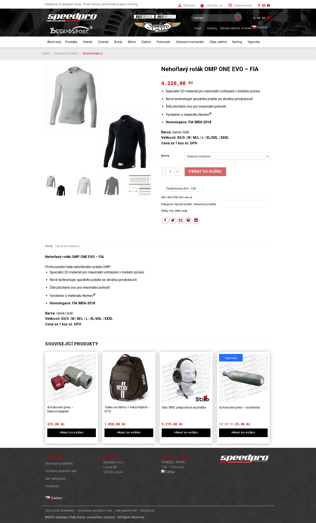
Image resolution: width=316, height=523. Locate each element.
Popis (48, 246)
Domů (46, 53)
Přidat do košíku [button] (72, 432)
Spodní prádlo (93, 53)
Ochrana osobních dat (60, 471)
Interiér (88, 42)
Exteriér (103, 42)
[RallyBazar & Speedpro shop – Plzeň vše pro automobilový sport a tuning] (86, 17)
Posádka (71, 42)
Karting (237, 42)
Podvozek (163, 42)
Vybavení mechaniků (190, 42)
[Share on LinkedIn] (196, 220)
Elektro (146, 42)
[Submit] (238, 17)
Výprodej (254, 42)
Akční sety (54, 42)
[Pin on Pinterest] (188, 220)
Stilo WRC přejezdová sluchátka (184, 407)
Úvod (197, 28)
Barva (165, 155)
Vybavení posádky (66, 53)
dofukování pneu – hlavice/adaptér (60, 409)
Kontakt (246, 28)
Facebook (52, 486)
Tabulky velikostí (230, 28)
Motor (132, 42)
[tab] (48, 246)
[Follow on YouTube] (268, 5)
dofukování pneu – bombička (239, 407)
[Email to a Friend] (180, 220)
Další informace (67, 246)
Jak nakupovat (55, 478)
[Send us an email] (263, 5)
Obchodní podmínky (59, 463)
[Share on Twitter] (172, 220)
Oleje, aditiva (218, 42)
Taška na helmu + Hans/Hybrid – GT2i (127, 409)
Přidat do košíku (205, 171)
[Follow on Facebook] (259, 5)
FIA (171, 210)
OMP (177, 210)
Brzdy (118, 42)
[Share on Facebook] (165, 220)
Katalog (212, 28)
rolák (184, 210)
